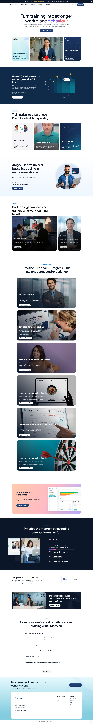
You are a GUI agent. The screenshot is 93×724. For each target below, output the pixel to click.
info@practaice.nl (21, 707)
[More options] (54, 57)
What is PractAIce (73, 698)
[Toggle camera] (42, 57)
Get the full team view (24, 435)
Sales (58, 700)
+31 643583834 (22, 705)
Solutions (33, 4)
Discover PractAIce (17, 97)
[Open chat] (50, 57)
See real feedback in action (25, 337)
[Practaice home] (13, 5)
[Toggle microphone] (39, 57)
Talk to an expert (18, 188)
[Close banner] (91, 1)
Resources (40, 4)
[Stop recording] (46, 57)
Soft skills (59, 698)
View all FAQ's (46, 671)
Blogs (71, 702)
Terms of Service (75, 716)
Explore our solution (54, 605)
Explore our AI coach (46, 30)
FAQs (71, 706)
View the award (65, 1)
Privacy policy (67, 716)
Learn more (18, 247)
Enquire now (80, 4)
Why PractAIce (24, 4)
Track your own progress (25, 370)
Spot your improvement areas (26, 402)
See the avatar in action (25, 305)
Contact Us (72, 708)
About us (48, 4)
